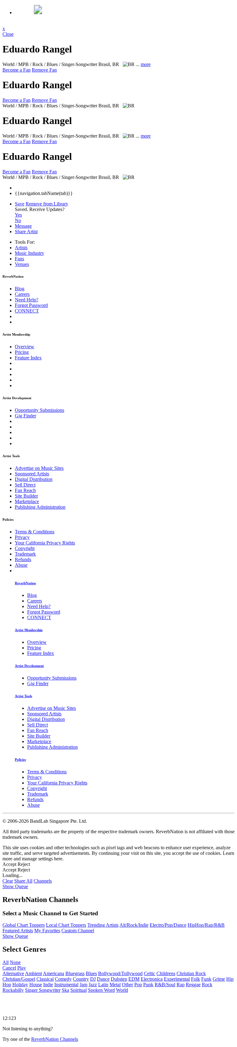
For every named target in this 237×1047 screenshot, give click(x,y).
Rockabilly (13, 990)
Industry (29, 253)
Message (23, 226)
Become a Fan (16, 69)
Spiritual (78, 990)
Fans (19, 258)
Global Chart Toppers (23, 925)
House (35, 984)
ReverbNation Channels (54, 1039)
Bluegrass (75, 973)
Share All (23, 881)
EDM (133, 979)
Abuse (21, 565)
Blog (19, 288)
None (15, 962)
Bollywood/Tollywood (120, 973)
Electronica (152, 979)
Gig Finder (25, 415)
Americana (53, 973)
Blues (91, 973)
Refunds (23, 559)
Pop (138, 984)
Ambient (33, 973)
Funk (206, 979)
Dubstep (119, 979)
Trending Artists (102, 925)
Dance (103, 979)
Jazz (93, 984)
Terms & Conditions (34, 531)
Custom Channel (77, 930)
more (146, 64)
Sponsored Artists (32, 473)
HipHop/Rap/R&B (206, 925)
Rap (181, 984)
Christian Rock (191, 973)
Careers (22, 294)
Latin (103, 984)
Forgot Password (31, 305)
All (5, 962)
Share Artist (26, 231)
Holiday (20, 984)
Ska (65, 990)
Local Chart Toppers (66, 925)
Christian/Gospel (18, 979)
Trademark (25, 554)
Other (127, 984)
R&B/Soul (165, 984)
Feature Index (28, 357)
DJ (93, 979)
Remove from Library (47, 203)
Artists (21, 247)
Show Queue (15, 886)
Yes (18, 214)
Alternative (13, 973)
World (122, 990)
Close (8, 34)
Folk (195, 979)
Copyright (25, 548)
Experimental (177, 979)
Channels (43, 881)
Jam (83, 984)
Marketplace (27, 501)
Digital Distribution (33, 479)
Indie (48, 984)
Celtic (149, 973)
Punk (148, 984)
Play (21, 967)
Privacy (22, 537)
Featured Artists (17, 930)
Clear (7, 881)
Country (81, 979)
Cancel (9, 967)
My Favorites (47, 930)
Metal (115, 984)
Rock (207, 984)
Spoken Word (101, 990)
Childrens (165, 973)
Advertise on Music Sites (39, 468)
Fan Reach (25, 490)
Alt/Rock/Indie (133, 925)
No (18, 220)
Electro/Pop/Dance (168, 925)
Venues (22, 264)
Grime (219, 979)
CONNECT (27, 310)
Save (19, 203)
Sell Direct (25, 484)
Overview (24, 346)
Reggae (193, 984)
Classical (45, 979)
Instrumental (66, 984)
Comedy (63, 979)
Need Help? (26, 299)
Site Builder (26, 496)
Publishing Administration (40, 507)
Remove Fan (44, 69)
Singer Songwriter (42, 990)
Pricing (22, 352)
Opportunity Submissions (39, 410)
